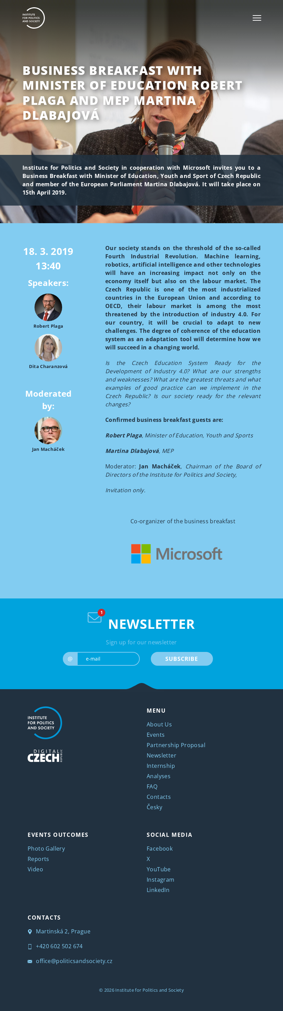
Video (35, 869)
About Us (159, 724)
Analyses (158, 776)
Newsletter (161, 755)
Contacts (159, 797)
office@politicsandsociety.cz (74, 961)
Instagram (161, 879)
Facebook (160, 848)
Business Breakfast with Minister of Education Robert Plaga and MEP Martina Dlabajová (132, 92)
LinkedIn (158, 890)
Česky (154, 807)
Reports (38, 859)
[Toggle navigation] (257, 18)
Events (156, 735)
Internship (161, 766)
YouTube (159, 869)
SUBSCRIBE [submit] (181, 659)
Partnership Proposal (176, 745)
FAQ (152, 786)
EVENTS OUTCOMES (58, 835)
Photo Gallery (46, 848)
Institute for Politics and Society (149, 990)
